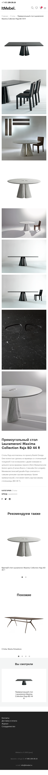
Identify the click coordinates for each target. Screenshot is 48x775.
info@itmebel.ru (26, 765)
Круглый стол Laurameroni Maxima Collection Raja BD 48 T (23, 569)
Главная (5, 16)
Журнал (5, 724)
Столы (12, 16)
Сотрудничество (8, 726)
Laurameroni (12, 494)
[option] (24, 545)
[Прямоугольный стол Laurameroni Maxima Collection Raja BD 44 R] (6, 499)
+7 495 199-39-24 (31, 759)
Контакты (5, 718)
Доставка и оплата (9, 721)
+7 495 (9, 2)
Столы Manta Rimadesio (12, 649)
